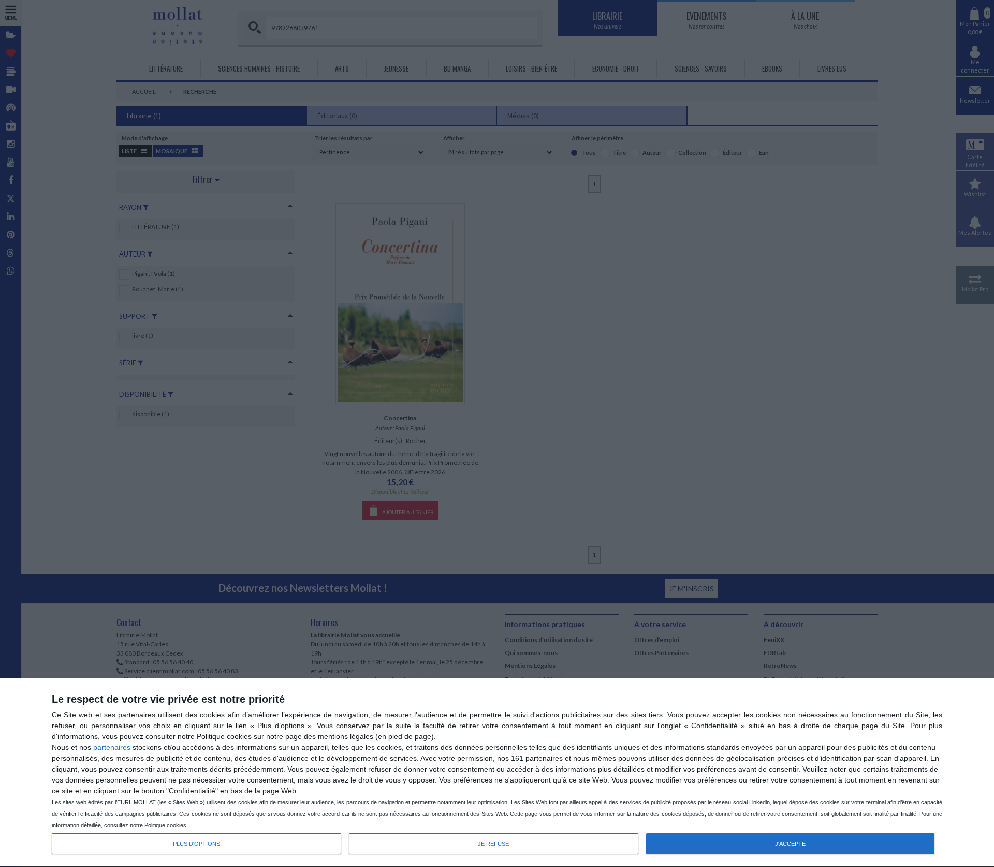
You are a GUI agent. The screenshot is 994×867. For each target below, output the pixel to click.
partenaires (111, 747)
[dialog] (497, 772)
